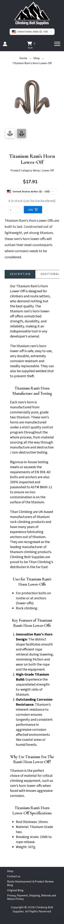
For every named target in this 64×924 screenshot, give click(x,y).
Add (30, 210)
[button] (31, 43)
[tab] (20, 274)
